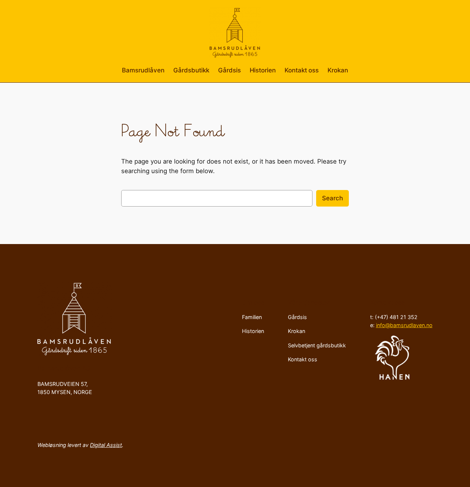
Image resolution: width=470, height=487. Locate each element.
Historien (263, 70)
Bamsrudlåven (143, 70)
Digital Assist (106, 445)
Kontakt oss (302, 70)
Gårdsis (229, 70)
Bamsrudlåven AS (63, 368)
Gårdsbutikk (191, 70)
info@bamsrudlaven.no (404, 325)
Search (332, 198)
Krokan (338, 70)
